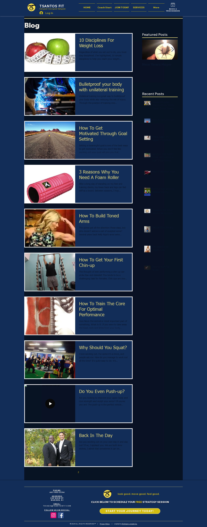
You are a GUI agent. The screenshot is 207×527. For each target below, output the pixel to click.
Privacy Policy (105, 524)
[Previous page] (65, 472)
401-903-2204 (57, 492)
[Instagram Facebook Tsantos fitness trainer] (53, 515)
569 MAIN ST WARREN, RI (57, 499)
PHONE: (57, 490)
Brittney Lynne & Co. (129, 524)
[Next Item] (172, 49)
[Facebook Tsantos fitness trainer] (61, 515)
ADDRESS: (57, 496)
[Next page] (92, 472)
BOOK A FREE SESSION (173, 10)
